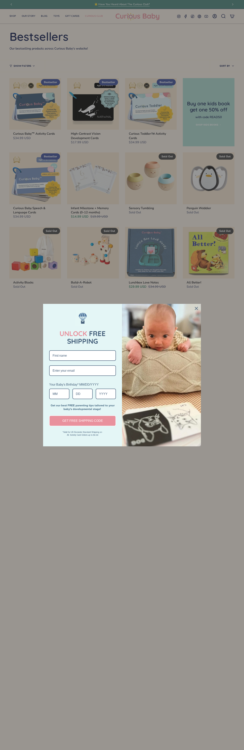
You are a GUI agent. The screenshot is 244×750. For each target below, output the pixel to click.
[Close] (196, 308)
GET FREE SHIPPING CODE (82, 420)
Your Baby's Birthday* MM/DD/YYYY (74, 384)
